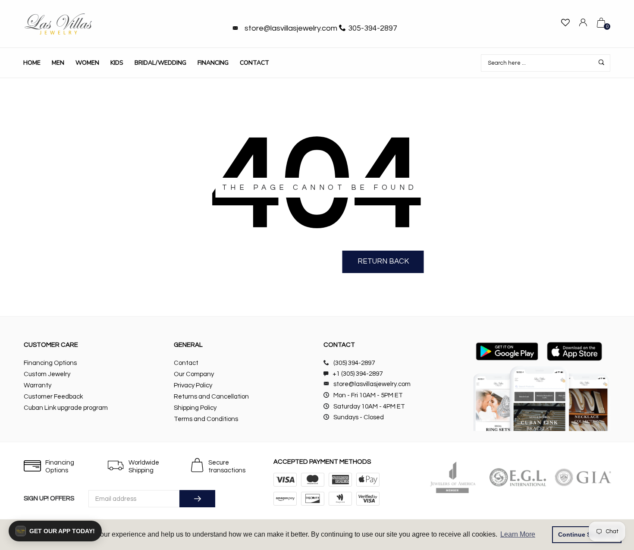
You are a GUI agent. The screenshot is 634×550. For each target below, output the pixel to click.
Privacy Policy (193, 385)
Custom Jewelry (47, 374)
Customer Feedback (53, 396)
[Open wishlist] (565, 24)
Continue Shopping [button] (587, 534)
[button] (55, 531)
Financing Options (50, 363)
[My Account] (583, 24)
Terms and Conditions (206, 419)
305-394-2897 (372, 28)
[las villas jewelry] (58, 24)
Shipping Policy (195, 408)
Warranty (37, 385)
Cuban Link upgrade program (66, 408)
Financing (213, 63)
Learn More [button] (517, 534)
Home (32, 63)
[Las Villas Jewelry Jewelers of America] (452, 477)
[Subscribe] (197, 498)
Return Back (383, 261)
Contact (254, 63)
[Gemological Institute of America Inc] (582, 477)
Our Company (194, 374)
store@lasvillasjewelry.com (291, 28)
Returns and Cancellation (211, 396)
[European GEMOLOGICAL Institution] (517, 477)
